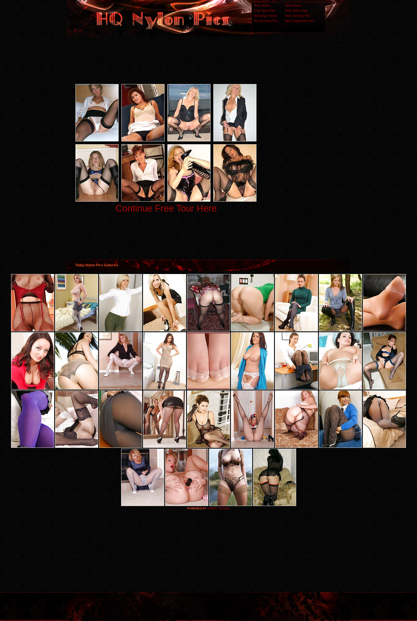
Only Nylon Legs (296, 10)
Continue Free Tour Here (166, 208)
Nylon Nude (293, 5)
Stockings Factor (265, 15)
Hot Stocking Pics (266, 20)
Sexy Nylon (262, 5)
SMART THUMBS (218, 508)
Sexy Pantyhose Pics (299, 20)
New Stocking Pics (298, 15)
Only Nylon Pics (265, 10)
